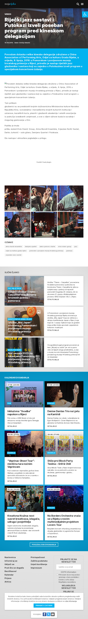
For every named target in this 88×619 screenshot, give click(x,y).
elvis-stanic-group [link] (64, 246)
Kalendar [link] (9, 575)
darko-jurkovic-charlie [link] (47, 246)
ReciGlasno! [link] (10, 571)
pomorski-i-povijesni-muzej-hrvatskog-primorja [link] (46, 251)
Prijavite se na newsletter (68, 560)
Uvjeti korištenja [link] (39, 564)
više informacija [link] (71, 601)
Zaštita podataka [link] (39, 561)
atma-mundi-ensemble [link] (14, 246)
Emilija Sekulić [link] (24, 43)
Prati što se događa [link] (14, 568)
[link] (85, 14)
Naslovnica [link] (10, 557)
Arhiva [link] (8, 582)
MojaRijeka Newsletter (69, 586)
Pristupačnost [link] (38, 557)
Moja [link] (10, 3)
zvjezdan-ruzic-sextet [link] (13, 255)
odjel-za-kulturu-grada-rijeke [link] (16, 251)
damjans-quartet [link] (31, 246)
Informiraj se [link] (11, 561)
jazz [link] (75, 246)
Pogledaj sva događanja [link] (44, 545)
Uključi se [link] (9, 564)
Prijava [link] (8, 578)
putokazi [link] (69, 251)
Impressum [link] (36, 568)
